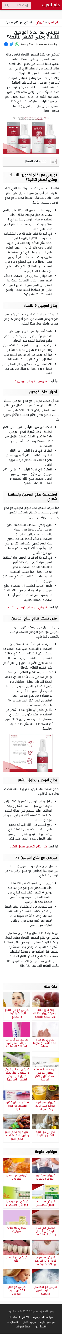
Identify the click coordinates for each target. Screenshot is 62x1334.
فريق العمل (29, 1321)
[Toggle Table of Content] (52, 162)
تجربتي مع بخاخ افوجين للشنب (27, 607)
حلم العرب (51, 5)
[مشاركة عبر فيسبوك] (6, 44)
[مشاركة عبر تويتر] (11, 44)
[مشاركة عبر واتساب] (17, 44)
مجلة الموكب (23, 1326)
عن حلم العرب (47, 1321)
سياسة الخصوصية (43, 1317)
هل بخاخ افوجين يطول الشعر (28, 846)
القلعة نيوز (40, 1326)
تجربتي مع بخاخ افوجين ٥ (31, 381)
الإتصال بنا (13, 1321)
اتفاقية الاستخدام (19, 1317)
